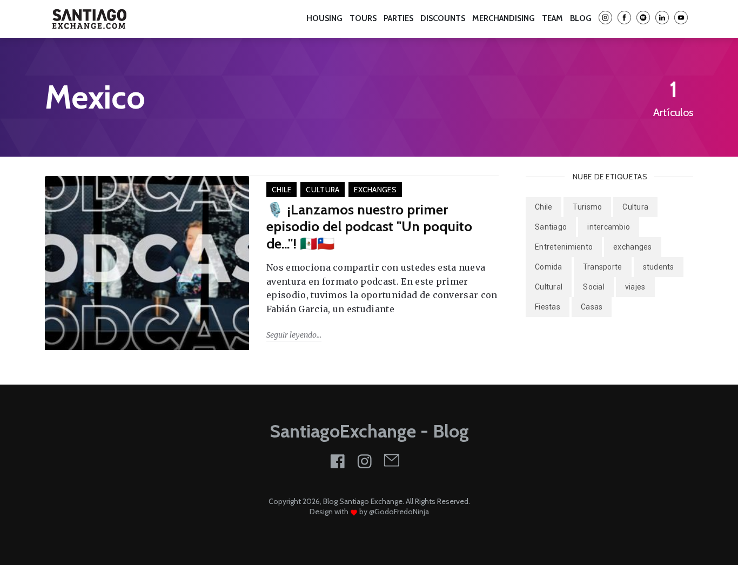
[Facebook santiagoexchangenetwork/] (624, 19)
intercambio (608, 227)
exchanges (375, 189)
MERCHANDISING (503, 18)
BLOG (581, 18)
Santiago (551, 227)
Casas (591, 306)
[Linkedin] (662, 19)
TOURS (207, 19)
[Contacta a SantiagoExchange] (392, 460)
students (658, 267)
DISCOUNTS (442, 18)
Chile (281, 189)
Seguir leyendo (291, 335)
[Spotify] (643, 19)
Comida (548, 267)
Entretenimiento (564, 247)
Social (594, 286)
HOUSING (167, 19)
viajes (635, 286)
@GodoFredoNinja (399, 511)
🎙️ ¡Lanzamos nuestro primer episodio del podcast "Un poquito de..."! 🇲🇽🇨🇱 (369, 226)
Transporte (602, 267)
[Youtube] (681, 19)
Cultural (548, 286)
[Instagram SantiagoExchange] (605, 19)
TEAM (281, 19)
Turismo (587, 207)
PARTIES (245, 19)
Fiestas (547, 306)
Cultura (322, 189)
